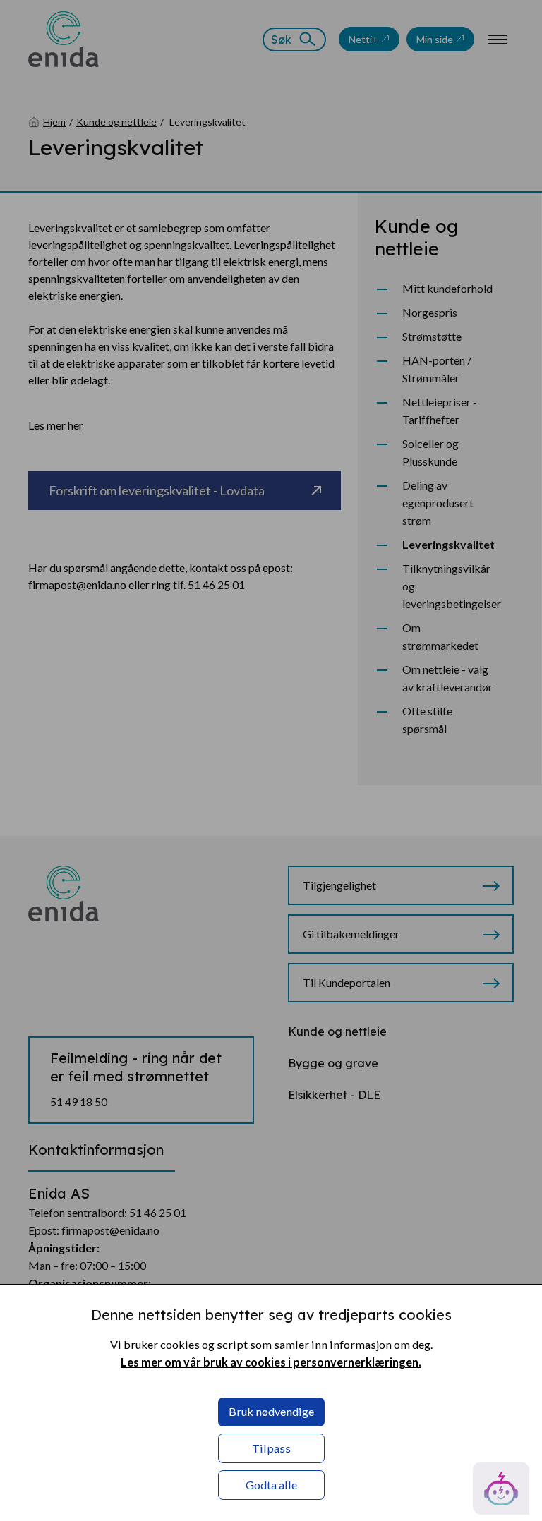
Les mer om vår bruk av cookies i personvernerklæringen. (271, 1362)
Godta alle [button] (271, 1484)
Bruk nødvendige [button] (271, 1411)
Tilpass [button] (271, 1448)
